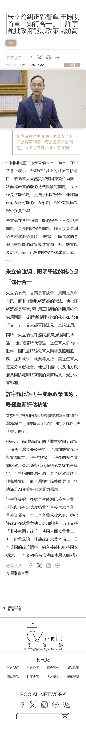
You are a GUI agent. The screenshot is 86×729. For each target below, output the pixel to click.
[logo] (39, 635)
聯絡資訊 (13, 676)
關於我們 (13, 667)
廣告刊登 (53, 667)
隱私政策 (73, 667)
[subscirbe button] (65, 716)
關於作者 (33, 667)
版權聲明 (73, 676)
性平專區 (33, 676)
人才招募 (53, 676)
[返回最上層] (80, 712)
